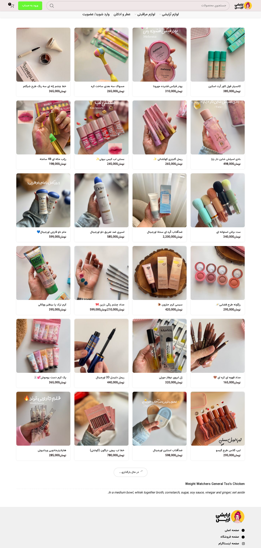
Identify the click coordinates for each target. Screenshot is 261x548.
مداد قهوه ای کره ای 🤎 (227, 377)
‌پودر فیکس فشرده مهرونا (167, 86)
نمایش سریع (194, 43)
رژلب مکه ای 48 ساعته (53, 159)
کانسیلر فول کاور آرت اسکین (224, 86)
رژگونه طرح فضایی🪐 (228, 305)
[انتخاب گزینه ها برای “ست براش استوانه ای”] (194, 180)
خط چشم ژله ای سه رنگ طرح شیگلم (44, 86)
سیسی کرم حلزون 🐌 (169, 305)
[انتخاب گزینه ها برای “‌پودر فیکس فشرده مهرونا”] (135, 34)
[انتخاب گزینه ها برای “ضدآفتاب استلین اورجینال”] (135, 398)
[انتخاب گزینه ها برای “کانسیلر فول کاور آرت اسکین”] (194, 34)
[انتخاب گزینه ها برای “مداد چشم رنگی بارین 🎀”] (77, 252)
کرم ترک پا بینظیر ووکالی (52, 305)
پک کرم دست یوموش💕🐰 (50, 377)
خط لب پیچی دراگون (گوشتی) (107, 450)
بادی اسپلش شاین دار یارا (226, 159)
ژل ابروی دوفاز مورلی (170, 377)
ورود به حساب (30, 6)
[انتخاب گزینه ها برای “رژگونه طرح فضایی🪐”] (194, 252)
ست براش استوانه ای (228, 232)
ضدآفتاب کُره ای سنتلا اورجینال (164, 232)
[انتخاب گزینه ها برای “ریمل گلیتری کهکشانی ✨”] (135, 107)
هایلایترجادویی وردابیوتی (52, 450)
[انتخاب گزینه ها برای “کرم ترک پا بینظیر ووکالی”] (19, 252)
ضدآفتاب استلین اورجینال (167, 450)
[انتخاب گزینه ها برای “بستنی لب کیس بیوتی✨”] (77, 107)
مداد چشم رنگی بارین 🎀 (109, 305)
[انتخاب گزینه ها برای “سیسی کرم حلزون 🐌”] (135, 252)
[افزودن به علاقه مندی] (194, 52)
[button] (77, 34)
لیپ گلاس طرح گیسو (228, 450)
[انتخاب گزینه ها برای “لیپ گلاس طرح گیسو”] (194, 398)
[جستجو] (52, 5)
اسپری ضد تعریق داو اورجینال (107, 232)
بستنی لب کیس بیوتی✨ (110, 159)
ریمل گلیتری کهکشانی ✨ (167, 159)
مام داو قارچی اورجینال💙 (51, 232)
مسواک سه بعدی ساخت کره (107, 86)
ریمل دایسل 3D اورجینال (110, 377)
